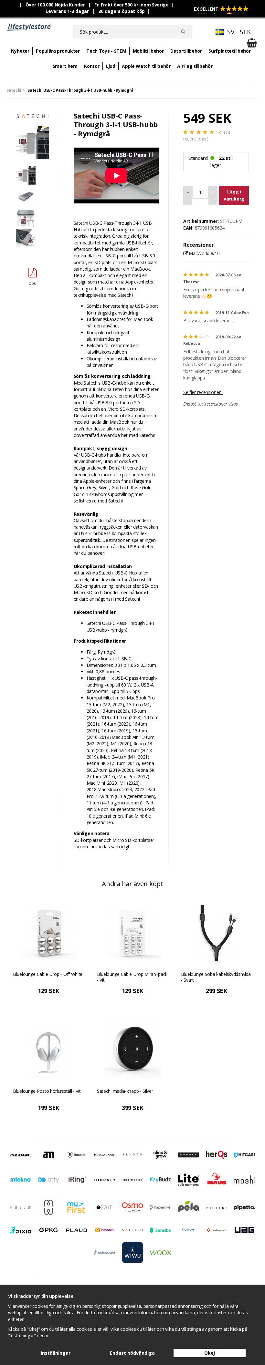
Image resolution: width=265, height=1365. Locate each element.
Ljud (110, 66)
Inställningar (55, 1353)
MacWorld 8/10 (204, 253)
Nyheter (20, 51)
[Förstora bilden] (32, 142)
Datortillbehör (186, 51)
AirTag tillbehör (194, 66)
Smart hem (65, 66)
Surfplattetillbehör (229, 51)
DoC (33, 283)
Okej (209, 1353)
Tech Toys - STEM (106, 51)
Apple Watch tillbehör (146, 66)
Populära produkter (58, 51)
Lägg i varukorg (234, 195)
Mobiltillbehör (148, 51)
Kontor (91, 66)
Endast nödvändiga (132, 1353)
